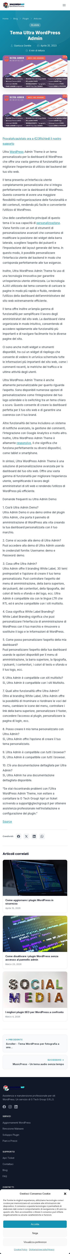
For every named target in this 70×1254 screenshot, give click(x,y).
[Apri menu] (64, 5)
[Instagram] (10, 1107)
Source (7, 821)
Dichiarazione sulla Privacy (41, 1249)
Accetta (35, 1224)
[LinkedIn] (16, 1107)
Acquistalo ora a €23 (26, 138)
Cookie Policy (20, 1249)
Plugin (26, 18)
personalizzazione (48, 223)
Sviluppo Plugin (11, 1134)
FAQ (5, 1176)
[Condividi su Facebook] (18, 836)
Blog (15, 18)
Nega (35, 1233)
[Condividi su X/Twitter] (26, 836)
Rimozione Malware (13, 1128)
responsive (24, 443)
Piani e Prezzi (10, 1140)
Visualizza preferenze (35, 1242)
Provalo (7, 138)
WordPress (17, 151)
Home (5, 18)
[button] (65, 1193)
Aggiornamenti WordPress (17, 1122)
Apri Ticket (8, 1158)
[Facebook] (4, 1107)
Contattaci (8, 1164)
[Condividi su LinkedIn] (34, 836)
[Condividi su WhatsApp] (42, 836)
